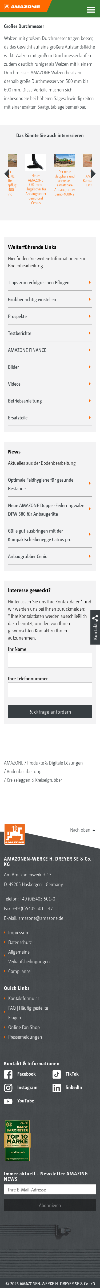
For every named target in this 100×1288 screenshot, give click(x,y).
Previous (6, 173)
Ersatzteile (17, 417)
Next (93, 173)
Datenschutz (20, 941)
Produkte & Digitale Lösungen (55, 762)
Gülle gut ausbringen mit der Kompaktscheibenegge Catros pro (39, 534)
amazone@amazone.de (40, 917)
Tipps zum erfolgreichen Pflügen (39, 282)
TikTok (72, 1073)
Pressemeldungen (25, 1036)
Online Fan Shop (24, 1026)
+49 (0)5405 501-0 (37, 898)
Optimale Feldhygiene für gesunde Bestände (40, 483)
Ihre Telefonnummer (28, 678)
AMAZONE (13, 762)
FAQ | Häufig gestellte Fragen (28, 1012)
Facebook (26, 1073)
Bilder (13, 366)
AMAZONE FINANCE (27, 349)
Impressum (19, 932)
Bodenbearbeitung (24, 771)
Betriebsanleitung (25, 400)
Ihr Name (17, 648)
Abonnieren (50, 1204)
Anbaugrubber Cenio (27, 555)
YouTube (25, 1100)
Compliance (19, 970)
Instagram (26, 1086)
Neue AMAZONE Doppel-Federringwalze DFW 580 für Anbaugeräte (46, 509)
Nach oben (80, 829)
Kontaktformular (23, 997)
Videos (14, 383)
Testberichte (19, 332)
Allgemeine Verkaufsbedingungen (28, 956)
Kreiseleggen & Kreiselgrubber (34, 779)
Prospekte (17, 315)
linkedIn (73, 1086)
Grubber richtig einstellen (32, 299)
